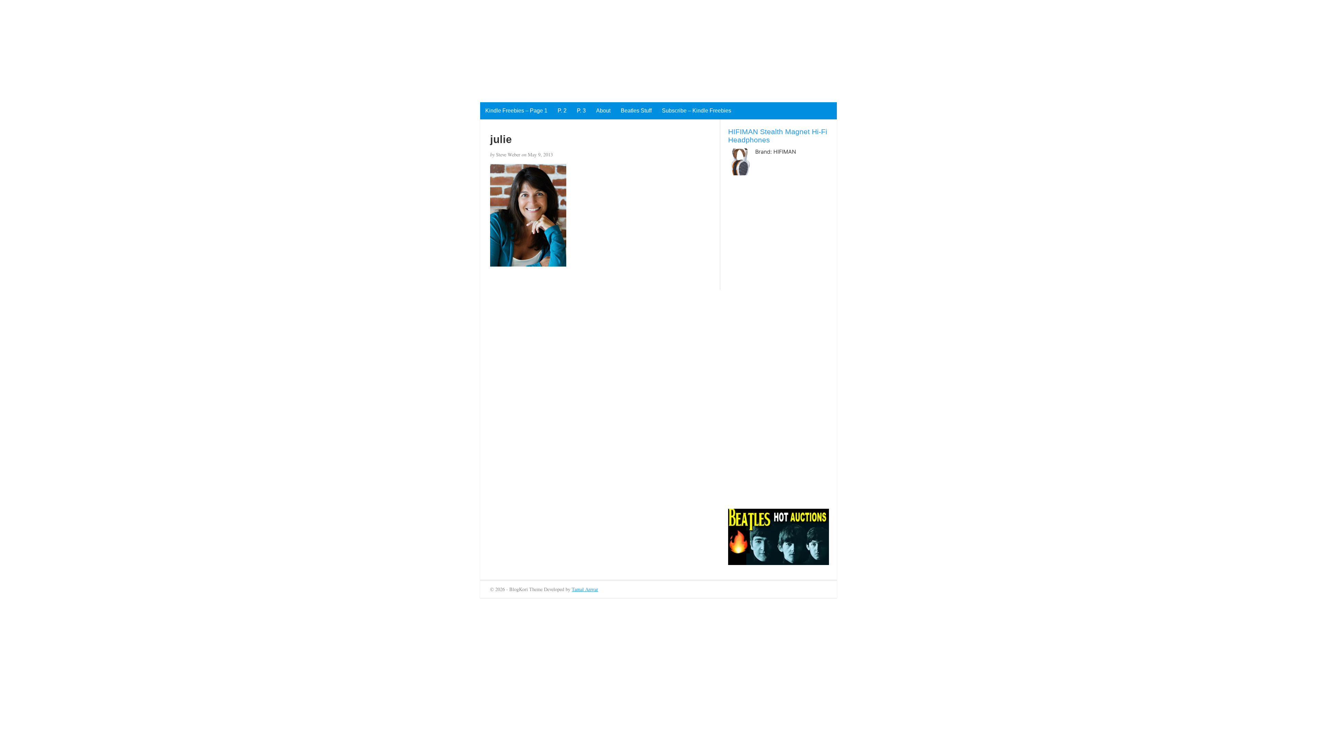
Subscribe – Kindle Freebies (696, 111)
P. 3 (581, 111)
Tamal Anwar (585, 589)
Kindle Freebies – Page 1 (516, 111)
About (603, 111)
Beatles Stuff (636, 111)
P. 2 (562, 111)
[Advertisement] (206, 48)
